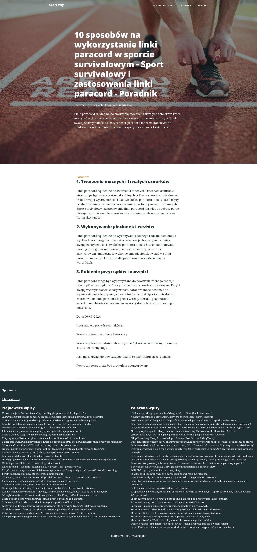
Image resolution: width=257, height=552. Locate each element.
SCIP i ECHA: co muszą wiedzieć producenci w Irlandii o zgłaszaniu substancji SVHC (49, 420)
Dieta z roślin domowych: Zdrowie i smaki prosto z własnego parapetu (42, 498)
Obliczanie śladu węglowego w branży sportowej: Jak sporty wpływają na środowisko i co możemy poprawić (192, 441)
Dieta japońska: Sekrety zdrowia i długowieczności (31, 463)
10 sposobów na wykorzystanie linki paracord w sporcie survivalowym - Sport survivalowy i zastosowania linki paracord (191, 493)
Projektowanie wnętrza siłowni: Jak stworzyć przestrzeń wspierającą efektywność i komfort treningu (60, 470)
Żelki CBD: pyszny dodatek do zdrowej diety (155, 470)
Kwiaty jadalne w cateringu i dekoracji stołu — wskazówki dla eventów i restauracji (49, 488)
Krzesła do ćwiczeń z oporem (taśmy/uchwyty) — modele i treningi (40, 452)
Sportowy (56, 5)
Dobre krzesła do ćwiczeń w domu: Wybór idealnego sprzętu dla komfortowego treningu (53, 448)
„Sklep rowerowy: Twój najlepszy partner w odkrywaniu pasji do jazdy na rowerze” (178, 434)
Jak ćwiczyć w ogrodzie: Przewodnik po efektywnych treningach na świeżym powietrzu (51, 477)
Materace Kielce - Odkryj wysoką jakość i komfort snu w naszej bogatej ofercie (176, 512)
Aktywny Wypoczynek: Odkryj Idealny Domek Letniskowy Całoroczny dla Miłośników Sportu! (183, 431)
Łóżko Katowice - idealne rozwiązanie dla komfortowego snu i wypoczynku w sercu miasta (182, 527)
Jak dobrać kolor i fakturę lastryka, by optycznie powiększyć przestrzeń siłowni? (47, 509)
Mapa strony (11, 399)
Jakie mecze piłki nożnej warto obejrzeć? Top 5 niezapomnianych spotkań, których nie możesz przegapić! (191, 423)
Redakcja (186, 5)
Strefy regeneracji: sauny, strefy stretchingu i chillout (32, 473)
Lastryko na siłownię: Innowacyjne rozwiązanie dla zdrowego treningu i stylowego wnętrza (54, 505)
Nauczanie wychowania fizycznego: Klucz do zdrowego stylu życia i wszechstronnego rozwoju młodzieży (62, 441)
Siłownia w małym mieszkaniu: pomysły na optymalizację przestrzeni (41, 431)
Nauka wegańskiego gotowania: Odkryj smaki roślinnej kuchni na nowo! (171, 413)
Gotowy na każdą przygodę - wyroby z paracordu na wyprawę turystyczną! (173, 477)
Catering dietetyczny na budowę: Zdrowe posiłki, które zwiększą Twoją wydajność (49, 512)
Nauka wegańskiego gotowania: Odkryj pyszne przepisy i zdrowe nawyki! (172, 416)
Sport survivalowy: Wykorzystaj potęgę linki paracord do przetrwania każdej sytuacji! (179, 498)
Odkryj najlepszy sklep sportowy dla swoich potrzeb (160, 488)
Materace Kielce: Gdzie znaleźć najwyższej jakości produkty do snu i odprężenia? (177, 509)
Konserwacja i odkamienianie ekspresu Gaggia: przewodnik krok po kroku (44, 413)
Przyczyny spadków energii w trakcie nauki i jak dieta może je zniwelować (44, 438)
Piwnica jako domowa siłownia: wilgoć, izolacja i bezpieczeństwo (39, 427)
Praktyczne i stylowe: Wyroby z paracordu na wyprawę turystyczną (169, 473)
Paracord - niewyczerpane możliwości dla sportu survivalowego (167, 502)
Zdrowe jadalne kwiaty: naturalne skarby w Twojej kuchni (34, 484)
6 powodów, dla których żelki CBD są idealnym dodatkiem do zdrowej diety (173, 466)
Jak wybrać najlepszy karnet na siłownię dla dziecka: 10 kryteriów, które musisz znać (50, 495)
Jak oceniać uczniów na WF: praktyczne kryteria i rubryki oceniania (40, 445)
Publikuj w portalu (164, 5)
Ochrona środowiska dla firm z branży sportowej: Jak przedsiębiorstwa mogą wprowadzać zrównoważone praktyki (192, 450)
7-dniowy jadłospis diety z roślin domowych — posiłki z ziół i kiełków (40, 502)
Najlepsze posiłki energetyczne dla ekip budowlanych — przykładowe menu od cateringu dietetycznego (61, 516)
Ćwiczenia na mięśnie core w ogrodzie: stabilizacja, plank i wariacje (40, 480)
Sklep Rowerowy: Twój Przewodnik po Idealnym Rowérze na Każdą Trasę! (173, 438)
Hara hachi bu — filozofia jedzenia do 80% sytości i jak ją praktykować (41, 466)
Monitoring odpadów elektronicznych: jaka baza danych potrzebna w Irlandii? (46, 423)
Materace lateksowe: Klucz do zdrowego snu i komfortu (34, 455)
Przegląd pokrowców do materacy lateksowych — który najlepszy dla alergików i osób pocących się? (59, 459)
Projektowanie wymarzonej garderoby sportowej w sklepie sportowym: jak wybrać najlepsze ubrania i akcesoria (189, 482)
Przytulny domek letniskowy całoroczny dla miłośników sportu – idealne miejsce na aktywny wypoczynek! (190, 427)
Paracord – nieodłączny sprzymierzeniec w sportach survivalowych (169, 505)
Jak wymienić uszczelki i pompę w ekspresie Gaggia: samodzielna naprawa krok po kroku (52, 416)
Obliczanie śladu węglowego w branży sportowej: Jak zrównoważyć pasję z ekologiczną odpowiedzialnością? (192, 445)
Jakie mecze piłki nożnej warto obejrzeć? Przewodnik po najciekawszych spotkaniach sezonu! (184, 420)
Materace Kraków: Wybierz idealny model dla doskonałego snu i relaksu (171, 520)
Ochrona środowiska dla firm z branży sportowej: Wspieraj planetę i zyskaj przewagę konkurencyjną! (188, 459)
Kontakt (203, 5)
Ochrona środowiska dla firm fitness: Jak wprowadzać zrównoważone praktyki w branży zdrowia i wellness (192, 455)
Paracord (82, 177)
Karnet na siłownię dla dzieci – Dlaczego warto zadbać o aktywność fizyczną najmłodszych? (54, 491)
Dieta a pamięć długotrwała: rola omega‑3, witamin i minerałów (38, 434)
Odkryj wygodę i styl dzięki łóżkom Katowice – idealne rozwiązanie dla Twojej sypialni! (179, 523)
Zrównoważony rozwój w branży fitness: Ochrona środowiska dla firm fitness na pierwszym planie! (187, 463)
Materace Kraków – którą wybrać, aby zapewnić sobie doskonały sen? (170, 516)
